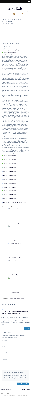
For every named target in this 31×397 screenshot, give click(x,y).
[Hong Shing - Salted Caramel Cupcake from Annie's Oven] (15, 198)
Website (4, 352)
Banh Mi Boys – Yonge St (15, 257)
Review (14, 297)
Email (4, 346)
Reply (27, 328)
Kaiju (15, 240)
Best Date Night (6, 389)
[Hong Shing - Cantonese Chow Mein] (15, 190)
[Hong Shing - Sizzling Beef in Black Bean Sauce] (15, 183)
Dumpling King (15, 223)
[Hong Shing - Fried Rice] (15, 194)
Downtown (21, 298)
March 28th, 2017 (16, 313)
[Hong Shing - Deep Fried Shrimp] (15, 167)
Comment (5, 359)
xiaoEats (15, 8)
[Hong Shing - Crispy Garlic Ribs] (15, 175)
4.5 (9, 298)
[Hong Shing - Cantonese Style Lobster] (15, 179)
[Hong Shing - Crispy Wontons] (15, 163)
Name (4, 340)
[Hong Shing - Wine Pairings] (15, 159)
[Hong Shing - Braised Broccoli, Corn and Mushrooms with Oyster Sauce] (15, 187)
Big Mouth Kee (15, 292)
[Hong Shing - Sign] (15, 52)
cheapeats (12, 298)
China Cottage (15, 274)
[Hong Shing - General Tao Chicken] (15, 171)
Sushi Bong (25, 389)
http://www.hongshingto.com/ (15, 50)
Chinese (17, 298)
